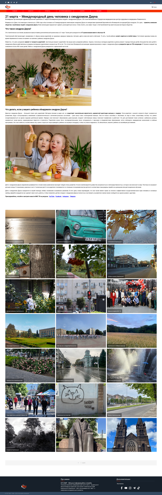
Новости (30, 11)
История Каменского (65, 11)
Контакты (120, 484)
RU (154, 2)
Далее (84, 462)
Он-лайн (99, 11)
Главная (14, 11)
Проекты (47, 11)
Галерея (82, 11)
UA (151, 2)
